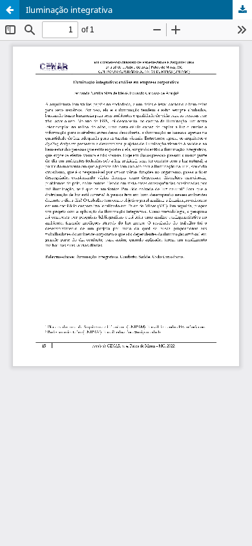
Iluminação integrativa (69, 10)
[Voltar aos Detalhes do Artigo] (9, 9)
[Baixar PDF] (242, 9)
